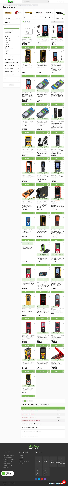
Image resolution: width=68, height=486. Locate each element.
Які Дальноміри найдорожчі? (31, 436)
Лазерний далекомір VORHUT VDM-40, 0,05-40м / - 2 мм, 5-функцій (43, 311)
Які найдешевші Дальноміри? (31, 427)
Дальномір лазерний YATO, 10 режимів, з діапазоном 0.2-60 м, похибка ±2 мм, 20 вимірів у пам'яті (57, 205)
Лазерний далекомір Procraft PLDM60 (42, 259)
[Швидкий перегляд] (34, 25)
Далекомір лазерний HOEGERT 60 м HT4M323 (27, 124)
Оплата (21, 459)
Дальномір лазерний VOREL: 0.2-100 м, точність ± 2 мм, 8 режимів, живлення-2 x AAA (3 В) (27, 205)
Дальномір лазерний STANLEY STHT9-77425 (28, 364)
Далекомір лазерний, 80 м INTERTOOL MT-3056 (57, 259)
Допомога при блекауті (8, 455)
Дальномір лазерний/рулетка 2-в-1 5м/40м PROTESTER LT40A (42, 152)
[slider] (4, 28)
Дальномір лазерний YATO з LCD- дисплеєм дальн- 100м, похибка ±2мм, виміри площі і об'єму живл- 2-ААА (27, 97)
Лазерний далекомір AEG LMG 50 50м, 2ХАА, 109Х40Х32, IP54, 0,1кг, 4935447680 (57, 233)
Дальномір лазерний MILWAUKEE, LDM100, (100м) (57, 339)
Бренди (6, 36)
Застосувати (8, 32)
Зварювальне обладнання (9, 459)
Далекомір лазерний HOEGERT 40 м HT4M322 (42, 95)
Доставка (21, 457)
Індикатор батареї (9, 56)
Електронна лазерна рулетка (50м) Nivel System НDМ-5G (56, 284)
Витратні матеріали (7, 465)
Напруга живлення (9, 74)
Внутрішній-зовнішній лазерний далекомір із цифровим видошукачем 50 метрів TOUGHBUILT (57, 125)
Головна (5, 5)
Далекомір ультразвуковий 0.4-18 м (28, 310)
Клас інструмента (9, 59)
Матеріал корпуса (9, 71)
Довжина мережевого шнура (12, 62)
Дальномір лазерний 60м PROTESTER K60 (28, 177)
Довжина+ (7, 77)
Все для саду (6, 467)
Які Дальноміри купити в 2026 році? (32, 431)
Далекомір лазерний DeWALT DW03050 (27, 66)
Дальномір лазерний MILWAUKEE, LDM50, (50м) (56, 312)
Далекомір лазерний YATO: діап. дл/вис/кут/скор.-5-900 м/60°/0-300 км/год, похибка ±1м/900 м (42, 205)
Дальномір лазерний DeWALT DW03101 (42, 232)
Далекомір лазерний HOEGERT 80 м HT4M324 (42, 124)
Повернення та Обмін (24, 461)
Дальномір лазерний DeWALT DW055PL (27, 248)
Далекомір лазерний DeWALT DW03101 (42, 66)
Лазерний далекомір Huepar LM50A (27, 41)
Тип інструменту (9, 68)
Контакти (21, 463)
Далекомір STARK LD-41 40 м (28, 417)
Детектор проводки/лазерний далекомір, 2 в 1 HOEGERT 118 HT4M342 (57, 95)
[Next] (32, 401)
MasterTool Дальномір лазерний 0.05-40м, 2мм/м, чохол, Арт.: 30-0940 (43, 285)
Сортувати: (48, 21)
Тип (6, 80)
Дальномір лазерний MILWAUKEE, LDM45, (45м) (27, 338)
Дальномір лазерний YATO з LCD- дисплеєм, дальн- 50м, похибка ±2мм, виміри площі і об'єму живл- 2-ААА (57, 68)
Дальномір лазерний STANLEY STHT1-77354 (42, 364)
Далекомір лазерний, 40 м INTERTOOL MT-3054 (28, 284)
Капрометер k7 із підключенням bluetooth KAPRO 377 (57, 365)
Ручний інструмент (13, 5)
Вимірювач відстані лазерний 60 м (26, 232)
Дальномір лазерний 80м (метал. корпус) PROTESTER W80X (57, 152)
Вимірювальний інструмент (24, 5)
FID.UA (4, 484)
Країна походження (9, 65)
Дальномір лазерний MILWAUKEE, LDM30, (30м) (42, 339)
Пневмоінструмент (7, 461)
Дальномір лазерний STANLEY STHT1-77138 (27, 390)
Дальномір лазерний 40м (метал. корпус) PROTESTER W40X (43, 178)
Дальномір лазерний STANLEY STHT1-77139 (28, 151)
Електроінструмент (7, 457)
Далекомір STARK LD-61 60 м (28, 414)
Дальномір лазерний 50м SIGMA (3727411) (57, 177)
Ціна (6, 26)
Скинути (12, 84)
